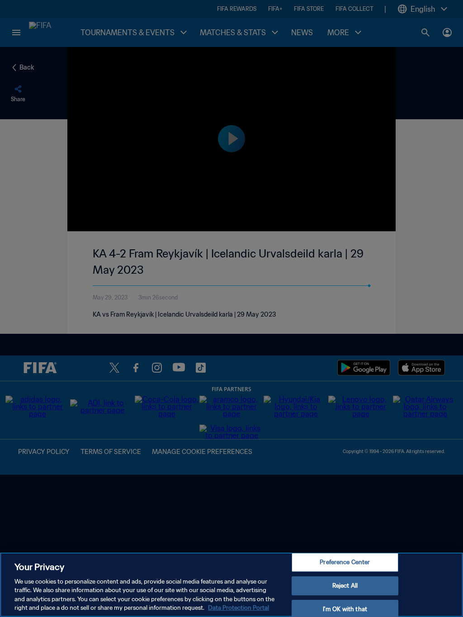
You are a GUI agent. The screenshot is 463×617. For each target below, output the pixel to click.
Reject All (345, 585)
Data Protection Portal (238, 608)
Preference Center (345, 562)
